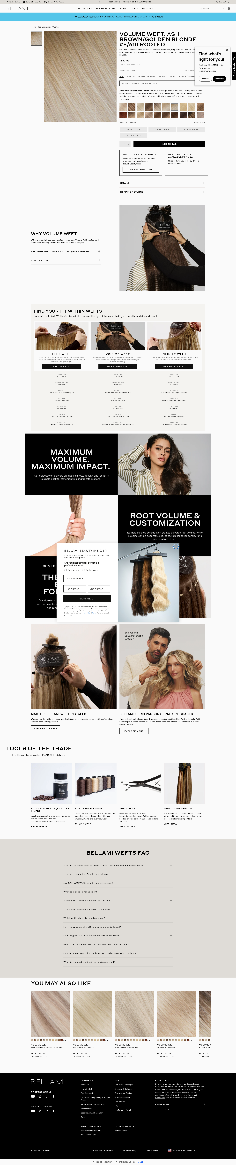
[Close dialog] (176, 546)
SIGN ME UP (87, 598)
